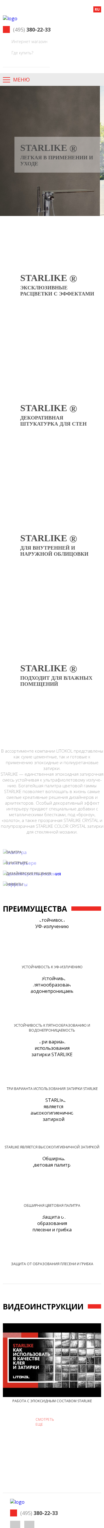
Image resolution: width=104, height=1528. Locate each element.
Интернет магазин (29, 41)
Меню (21, 79)
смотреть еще (45, 1422)
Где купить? (22, 53)
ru (97, 9)
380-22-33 (32, 29)
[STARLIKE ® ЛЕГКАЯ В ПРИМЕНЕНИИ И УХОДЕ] (52, 89)
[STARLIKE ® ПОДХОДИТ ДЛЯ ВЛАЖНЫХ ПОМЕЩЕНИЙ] (52, 609)
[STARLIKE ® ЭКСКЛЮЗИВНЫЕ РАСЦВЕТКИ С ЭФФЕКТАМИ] (52, 219)
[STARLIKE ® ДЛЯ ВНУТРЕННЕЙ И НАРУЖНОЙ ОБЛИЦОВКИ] (52, 479)
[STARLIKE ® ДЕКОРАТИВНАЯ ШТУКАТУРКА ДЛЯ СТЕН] (52, 349)
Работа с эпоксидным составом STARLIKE (52, 1400)
